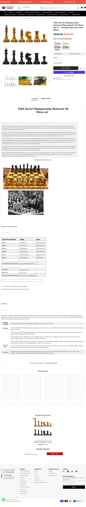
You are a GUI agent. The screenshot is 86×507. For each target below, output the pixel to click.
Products (7, 18)
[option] (25, 45)
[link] (81, 68)
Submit (74, 487)
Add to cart (66, 68)
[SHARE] (84, 68)
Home (2, 18)
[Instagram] (68, 471)
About (19, 9)
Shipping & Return (46, 98)
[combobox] (56, 7)
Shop (18, 7)
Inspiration (26, 7)
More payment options (69, 75)
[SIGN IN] (78, 8)
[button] (1, 81)
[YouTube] (76, 471)
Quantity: (55, 57)
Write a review (55, 453)
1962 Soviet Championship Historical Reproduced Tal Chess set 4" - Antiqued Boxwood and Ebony (43, 441)
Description (35, 98)
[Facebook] (63, 471)
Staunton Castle (43, 439)
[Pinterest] (72, 471)
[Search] (55, 7)
